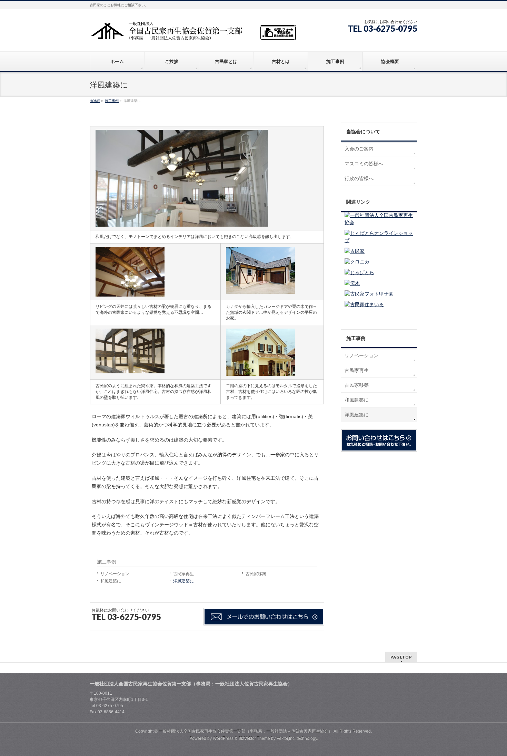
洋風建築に (183, 581)
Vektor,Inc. (286, 738)
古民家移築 (256, 573)
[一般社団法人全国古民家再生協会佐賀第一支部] (193, 33)
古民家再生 (183, 573)
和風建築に (110, 581)
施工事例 (106, 562)
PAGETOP (401, 657)
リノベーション (114, 573)
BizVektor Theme (254, 738)
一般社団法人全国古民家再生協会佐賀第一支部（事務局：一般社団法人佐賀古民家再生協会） (245, 731)
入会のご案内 (359, 149)
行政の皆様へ (359, 178)
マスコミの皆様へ (364, 163)
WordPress (223, 738)
